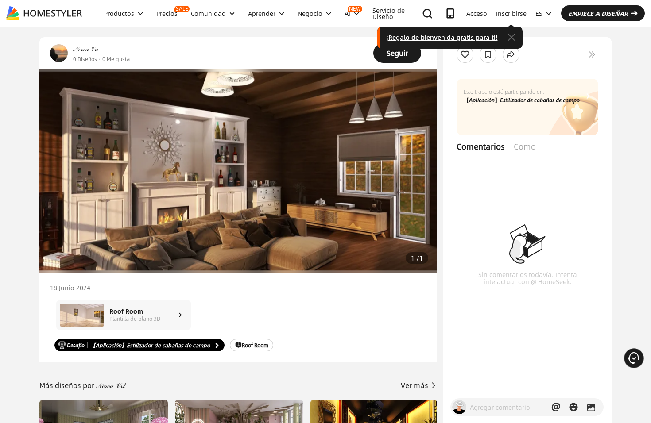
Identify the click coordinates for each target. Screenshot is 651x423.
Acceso (476, 13)
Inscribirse (511, 13)
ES (538, 13)
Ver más (415, 385)
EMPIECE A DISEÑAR (598, 13)
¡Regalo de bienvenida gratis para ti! (442, 37)
